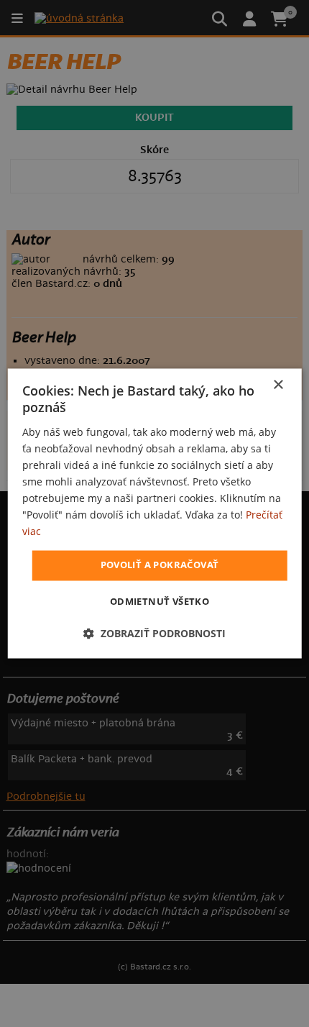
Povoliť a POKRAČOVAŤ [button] (160, 565)
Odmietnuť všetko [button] (159, 601)
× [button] (277, 385)
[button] (154, 634)
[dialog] (155, 513)
